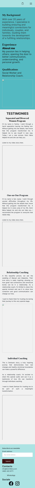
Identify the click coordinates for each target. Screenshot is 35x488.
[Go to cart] (22, 3)
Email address (7, 451)
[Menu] (31, 3)
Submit (8, 461)
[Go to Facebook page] (11, 483)
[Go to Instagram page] (17, 483)
